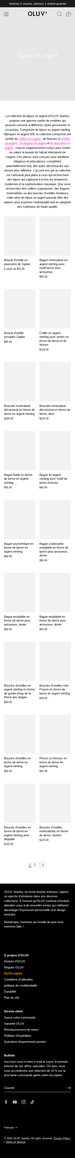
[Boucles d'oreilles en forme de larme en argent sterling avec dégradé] (19, 803)
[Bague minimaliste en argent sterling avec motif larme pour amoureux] (55, 236)
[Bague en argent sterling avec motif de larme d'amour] (55, 450)
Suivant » (42, 864)
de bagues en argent (33, 143)
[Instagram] (24, 1101)
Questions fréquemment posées (25, 1041)
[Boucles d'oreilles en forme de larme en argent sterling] (19, 734)
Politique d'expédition (17, 1035)
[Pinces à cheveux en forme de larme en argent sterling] (55, 734)
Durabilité (10, 991)
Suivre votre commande (19, 1017)
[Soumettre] (69, 1088)
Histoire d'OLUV (14, 961)
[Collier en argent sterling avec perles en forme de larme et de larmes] (55, 309)
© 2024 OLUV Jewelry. (17, 1138)
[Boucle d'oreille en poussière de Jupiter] (19, 236)
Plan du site (11, 997)
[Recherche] (59, 14)
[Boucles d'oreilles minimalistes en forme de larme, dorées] (55, 803)
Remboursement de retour (21, 1029)
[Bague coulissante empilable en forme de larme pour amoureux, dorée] (55, 519)
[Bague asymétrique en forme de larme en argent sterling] (19, 519)
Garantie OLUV (14, 1023)
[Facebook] (6, 1101)
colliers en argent (29, 138)
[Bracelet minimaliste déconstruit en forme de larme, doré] (55, 382)
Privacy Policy (62, 1138)
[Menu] (6, 14)
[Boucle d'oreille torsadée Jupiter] (19, 309)
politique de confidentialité (20, 985)
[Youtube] (15, 1101)
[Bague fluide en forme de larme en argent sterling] (19, 450)
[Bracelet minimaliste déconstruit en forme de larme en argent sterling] (19, 382)
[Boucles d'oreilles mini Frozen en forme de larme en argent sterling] (55, 661)
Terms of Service (15, 1141)
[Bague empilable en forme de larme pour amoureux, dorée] (19, 592)
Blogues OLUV (14, 967)
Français (9, 1127)
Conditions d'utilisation (18, 979)
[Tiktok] (32, 1101)
